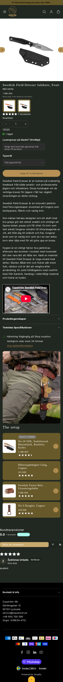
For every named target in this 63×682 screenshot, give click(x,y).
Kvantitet (8, 118)
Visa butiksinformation (20, 345)
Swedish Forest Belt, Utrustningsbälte (31, 487)
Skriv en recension (13, 544)
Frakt (14, 97)
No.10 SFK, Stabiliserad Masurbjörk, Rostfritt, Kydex (33, 444)
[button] (4, 11)
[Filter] (53, 544)
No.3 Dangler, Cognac (31, 505)
